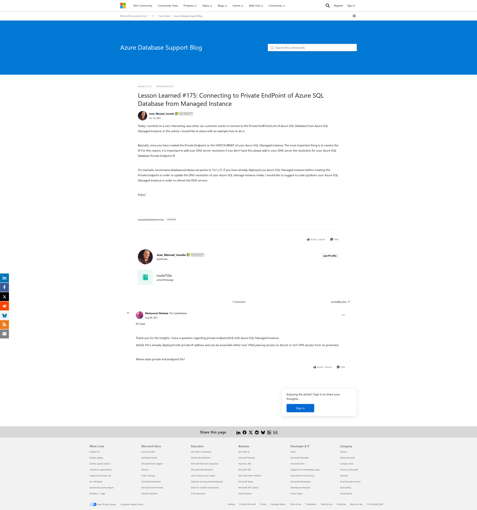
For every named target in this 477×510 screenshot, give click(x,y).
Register (338, 5)
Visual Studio (296, 493)
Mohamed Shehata (156, 313)
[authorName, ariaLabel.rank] (142, 115)
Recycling (341, 504)
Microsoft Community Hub (133, 15)
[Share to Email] (275, 432)
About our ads (356, 504)
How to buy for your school (203, 475)
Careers (343, 451)
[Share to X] (251, 432)
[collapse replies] (128, 313)
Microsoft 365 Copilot (248, 487)
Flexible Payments (149, 493)
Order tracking (147, 475)
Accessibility (345, 487)
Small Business (245, 493)
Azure (293, 451)
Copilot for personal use (100, 475)
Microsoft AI (243, 451)
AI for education (198, 493)
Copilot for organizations (100, 469)
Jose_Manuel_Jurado (161, 113)
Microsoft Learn (297, 463)
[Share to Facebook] (245, 432)
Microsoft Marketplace (300, 481)
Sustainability (346, 493)
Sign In (351, 5)
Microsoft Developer (299, 457)
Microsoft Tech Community (302, 475)
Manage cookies (278, 504)
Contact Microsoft (247, 504)
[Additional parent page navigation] (153, 15)
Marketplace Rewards (300, 487)
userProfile (330, 255)
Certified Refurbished (151, 481)
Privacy (263, 504)
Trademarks (311, 504)
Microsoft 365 (244, 469)
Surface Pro (94, 451)
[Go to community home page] (123, 5)
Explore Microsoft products (101, 487)
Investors (344, 475)
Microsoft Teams (245, 481)
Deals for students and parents (205, 487)
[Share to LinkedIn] (238, 432)
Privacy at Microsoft (349, 469)
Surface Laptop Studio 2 (100, 463)
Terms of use (295, 504)
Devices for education (201, 457)
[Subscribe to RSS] (269, 432)
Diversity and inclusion (350, 481)
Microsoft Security (246, 457)
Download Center (149, 457)
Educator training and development (207, 481)
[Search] (328, 5)
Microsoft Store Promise (152, 487)
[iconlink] (145, 277)
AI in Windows (95, 481)
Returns (145, 469)
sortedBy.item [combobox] (339, 302)
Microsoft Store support (152, 463)
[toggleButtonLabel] (354, 15)
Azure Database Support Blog (188, 15)
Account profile (148, 451)
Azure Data (164, 15)
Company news (347, 463)
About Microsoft (347, 457)
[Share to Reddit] (257, 432)
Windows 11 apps (97, 493)
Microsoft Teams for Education (204, 463)
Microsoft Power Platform (249, 475)
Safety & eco (326, 504)
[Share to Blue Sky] (263, 432)
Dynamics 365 (244, 463)
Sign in (300, 408)
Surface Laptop (96, 457)
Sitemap (231, 504)
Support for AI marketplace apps (305, 469)
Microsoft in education (201, 451)
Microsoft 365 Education (202, 469)
